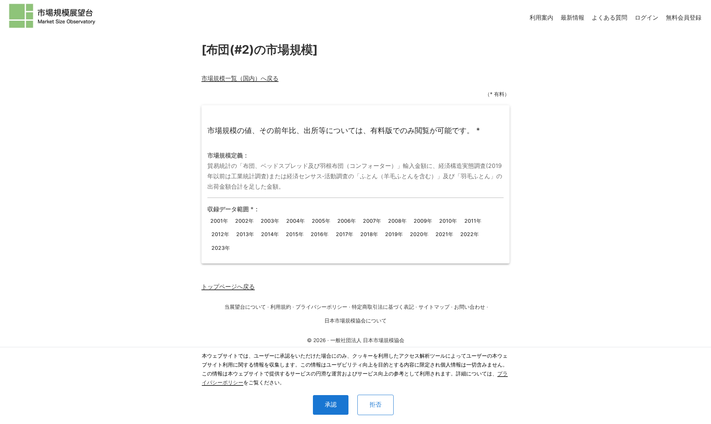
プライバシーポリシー (321, 307)
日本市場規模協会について (355, 320)
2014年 (270, 234)
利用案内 (541, 17)
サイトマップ (434, 307)
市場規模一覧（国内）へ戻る (239, 78)
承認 (331, 404)
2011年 (472, 221)
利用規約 (280, 307)
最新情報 (572, 17)
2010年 (448, 221)
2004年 (295, 221)
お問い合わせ (469, 307)
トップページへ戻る (228, 286)
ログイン (646, 17)
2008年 (397, 221)
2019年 (394, 234)
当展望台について (245, 307)
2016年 (319, 234)
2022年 (469, 234)
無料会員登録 (683, 17)
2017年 (344, 234)
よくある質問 (609, 17)
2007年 (372, 221)
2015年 (295, 234)
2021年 (444, 234)
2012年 (220, 234)
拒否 (375, 404)
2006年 (346, 221)
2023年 (220, 248)
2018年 (369, 234)
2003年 (270, 221)
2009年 (423, 221)
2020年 (419, 234)
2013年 (245, 234)
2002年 (244, 221)
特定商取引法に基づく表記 (383, 307)
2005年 (321, 221)
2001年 (219, 221)
